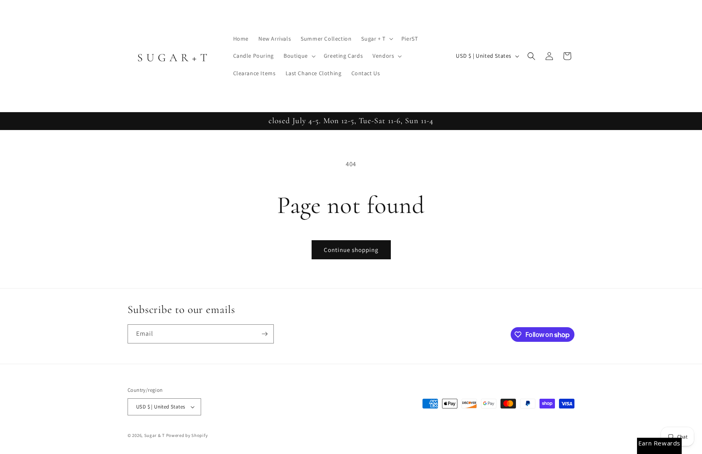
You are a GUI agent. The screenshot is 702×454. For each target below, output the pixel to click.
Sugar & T (154, 435)
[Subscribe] (264, 333)
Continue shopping (351, 250)
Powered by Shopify (187, 435)
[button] (376, 38)
